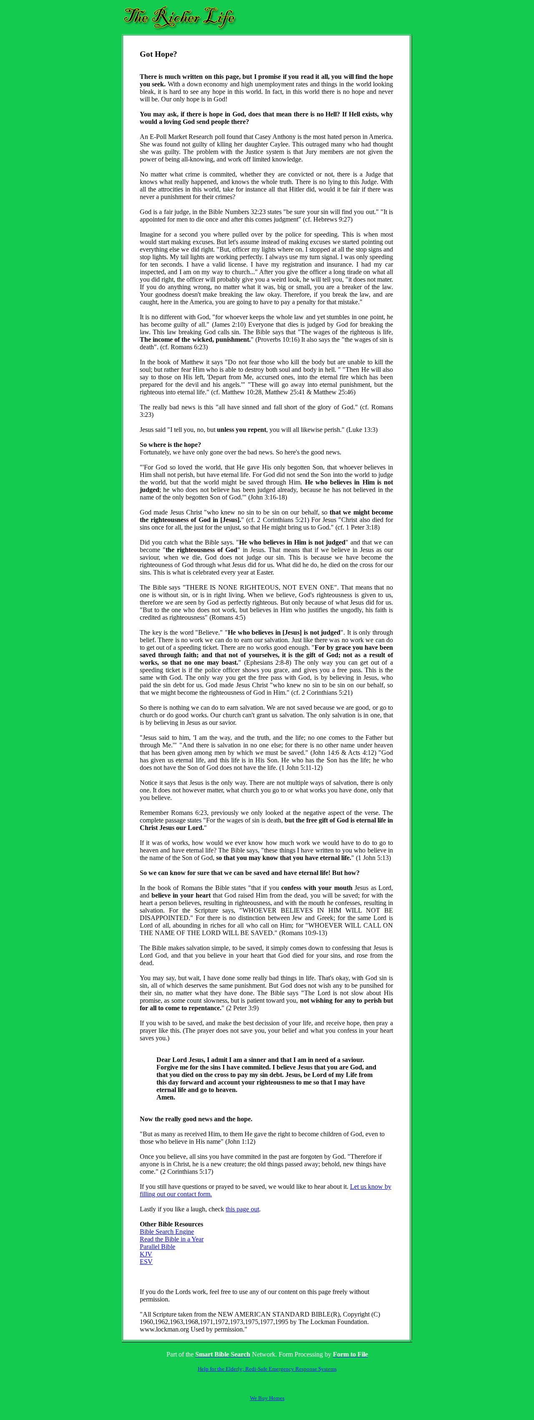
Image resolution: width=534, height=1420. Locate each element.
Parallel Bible (157, 1246)
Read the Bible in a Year (172, 1239)
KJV (146, 1254)
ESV (146, 1261)
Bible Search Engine (167, 1231)
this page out (242, 1209)
